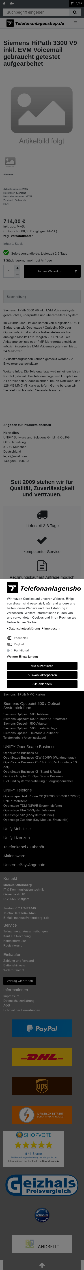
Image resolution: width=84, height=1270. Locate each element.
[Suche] (75, 12)
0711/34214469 (26, 913)
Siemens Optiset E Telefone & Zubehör (30, 733)
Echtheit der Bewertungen (21, 1010)
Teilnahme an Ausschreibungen (25, 931)
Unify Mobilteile (17, 829)
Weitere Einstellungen (22, 656)
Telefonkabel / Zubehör (23, 847)
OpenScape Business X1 (21, 753)
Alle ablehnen (42, 684)
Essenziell (21, 638)
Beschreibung (16, 296)
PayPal (19, 644)
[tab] (42, 296)
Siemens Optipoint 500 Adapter (25, 723)
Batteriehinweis (14, 965)
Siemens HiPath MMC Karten (24, 694)
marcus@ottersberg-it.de (32, 917)
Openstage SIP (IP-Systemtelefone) (28, 815)
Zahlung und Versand (18, 960)
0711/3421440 (25, 908)
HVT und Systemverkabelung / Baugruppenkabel (38, 781)
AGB (6, 1005)
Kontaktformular (14, 940)
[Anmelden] (5, 3)
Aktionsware (14, 856)
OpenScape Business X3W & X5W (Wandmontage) (39, 757)
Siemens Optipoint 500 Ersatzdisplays (30, 728)
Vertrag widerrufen (20, 981)
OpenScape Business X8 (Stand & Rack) (32, 771)
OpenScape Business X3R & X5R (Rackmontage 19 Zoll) (40, 764)
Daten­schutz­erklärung (18, 1000)
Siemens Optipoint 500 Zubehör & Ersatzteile (35, 719)
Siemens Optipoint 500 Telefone (26, 714)
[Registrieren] (12, 3)
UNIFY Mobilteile (15, 801)
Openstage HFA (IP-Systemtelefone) (29, 810)
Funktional (21, 650)
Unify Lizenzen (16, 838)
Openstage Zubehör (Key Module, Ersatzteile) (36, 819)
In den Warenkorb (50, 271)
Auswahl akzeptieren (42, 674)
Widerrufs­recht (13, 970)
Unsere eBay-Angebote (24, 865)
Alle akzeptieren (42, 666)
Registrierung (12, 945)
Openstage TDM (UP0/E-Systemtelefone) (32, 805)
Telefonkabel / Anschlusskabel (24, 737)
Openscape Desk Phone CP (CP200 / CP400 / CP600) (41, 796)
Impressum (11, 996)
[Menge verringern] (17, 274)
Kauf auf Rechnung (17, 936)
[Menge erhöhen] (17, 268)
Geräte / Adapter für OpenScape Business (33, 776)
